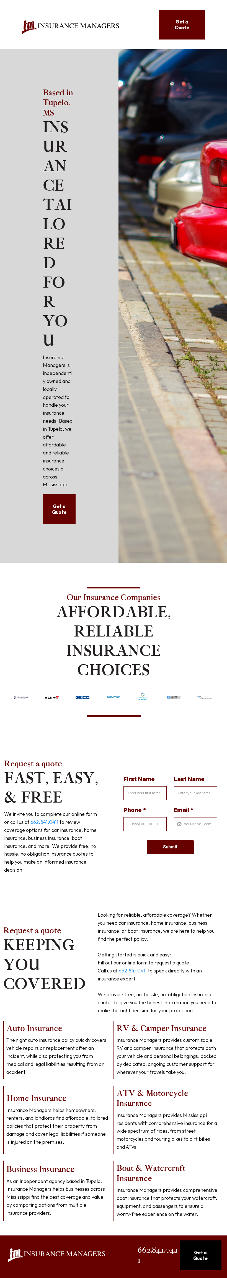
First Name (139, 779)
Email (184, 810)
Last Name (189, 779)
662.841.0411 (44, 822)
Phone (134, 810)
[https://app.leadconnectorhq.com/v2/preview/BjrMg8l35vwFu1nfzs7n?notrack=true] (70, 27)
